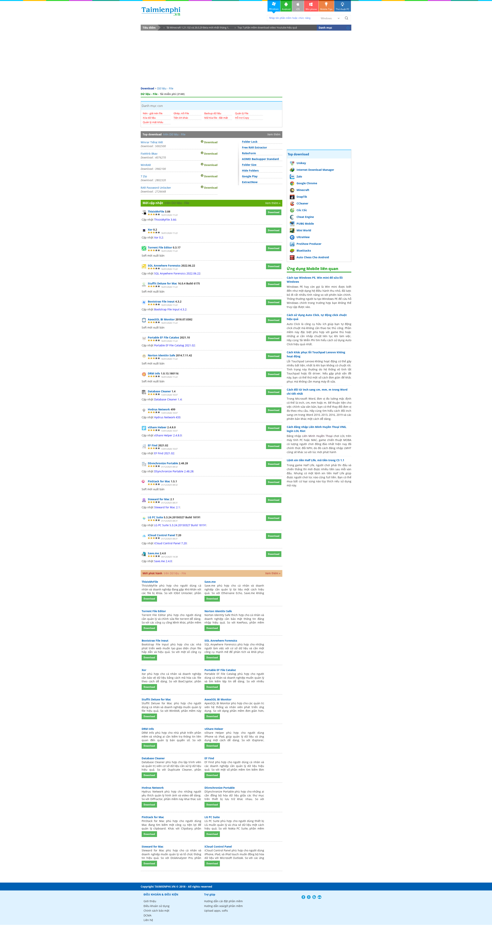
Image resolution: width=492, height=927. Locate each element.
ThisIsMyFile (156, 211)
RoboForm (249, 153)
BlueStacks (304, 250)
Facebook (303, 897)
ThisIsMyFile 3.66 (165, 219)
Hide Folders (250, 170)
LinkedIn (319, 897)
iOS (298, 9)
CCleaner (302, 203)
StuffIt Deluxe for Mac (162, 283)
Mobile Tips (326, 9)
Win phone (311, 9)
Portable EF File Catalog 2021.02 (174, 345)
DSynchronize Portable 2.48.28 (173, 471)
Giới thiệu (150, 901)
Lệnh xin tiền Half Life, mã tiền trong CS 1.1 (315, 460)
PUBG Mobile (305, 223)
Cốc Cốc (302, 210)
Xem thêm (273, 134)
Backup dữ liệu (212, 113)
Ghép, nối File (181, 113)
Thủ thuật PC (342, 9)
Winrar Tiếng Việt (152, 141)
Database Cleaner (159, 391)
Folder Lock (250, 141)
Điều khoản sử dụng (157, 906)
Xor (150, 229)
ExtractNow (250, 182)
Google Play (250, 176)
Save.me (153, 553)
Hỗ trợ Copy (242, 117)
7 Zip (144, 176)
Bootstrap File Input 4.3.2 (170, 309)
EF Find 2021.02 (164, 453)
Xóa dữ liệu (149, 117)
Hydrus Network (159, 409)
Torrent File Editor (160, 247)
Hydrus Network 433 (167, 417)
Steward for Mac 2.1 (167, 507)
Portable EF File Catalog (163, 337)
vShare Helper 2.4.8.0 (168, 435)
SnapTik (302, 196)
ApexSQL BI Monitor (161, 319)
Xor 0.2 (158, 237)
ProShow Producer (309, 244)
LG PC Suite (155, 517)
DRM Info (154, 373)
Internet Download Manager (315, 170)
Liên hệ (148, 920)
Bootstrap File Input (161, 301)
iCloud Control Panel (161, 535)
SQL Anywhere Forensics (164, 265)
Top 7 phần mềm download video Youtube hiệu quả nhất (266, 28)
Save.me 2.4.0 (163, 561)
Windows (274, 9)
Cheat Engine (305, 217)
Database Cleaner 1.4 (168, 399)
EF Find (152, 445)
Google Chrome (307, 183)
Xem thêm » (272, 203)
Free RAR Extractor (254, 147)
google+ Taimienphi (309, 897)
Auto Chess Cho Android (313, 257)
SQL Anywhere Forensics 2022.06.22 (177, 273)
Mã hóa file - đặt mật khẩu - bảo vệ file (216, 119)
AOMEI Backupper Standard (260, 159)
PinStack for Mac (159, 481)
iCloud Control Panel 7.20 (170, 543)
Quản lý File (241, 113)
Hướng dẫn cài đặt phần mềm (223, 901)
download (161, 11)
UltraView (303, 237)
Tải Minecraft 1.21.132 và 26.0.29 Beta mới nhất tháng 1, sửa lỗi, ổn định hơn (196, 28)
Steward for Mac (159, 499)
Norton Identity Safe (161, 355)
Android (286, 9)
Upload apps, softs (216, 910)
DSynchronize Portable (163, 463)
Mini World (304, 230)
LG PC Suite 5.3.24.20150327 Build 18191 (180, 525)
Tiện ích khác (181, 117)
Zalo (299, 176)
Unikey (301, 163)
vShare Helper (157, 427)
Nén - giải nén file (152, 113)
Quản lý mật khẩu (153, 122)
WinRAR (146, 164)
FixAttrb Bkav (149, 153)
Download (147, 88)
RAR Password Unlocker (156, 187)
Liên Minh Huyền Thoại (317, 436)
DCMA (147, 915)
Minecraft (303, 190)
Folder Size (249, 165)
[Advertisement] (246, 59)
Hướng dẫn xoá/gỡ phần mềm (223, 906)
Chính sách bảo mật (156, 910)
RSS (314, 897)
